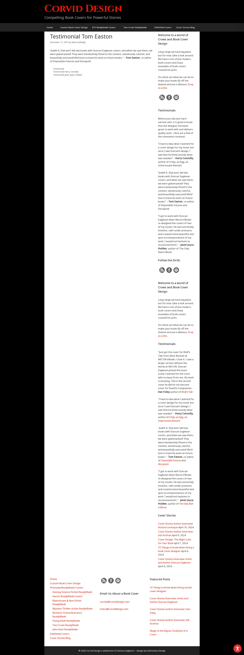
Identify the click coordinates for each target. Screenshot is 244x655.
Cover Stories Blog (185, 27)
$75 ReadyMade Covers (104, 27)
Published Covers (163, 27)
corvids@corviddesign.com (114, 601)
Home (50, 27)
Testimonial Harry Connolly (65, 71)
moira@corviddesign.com (114, 609)
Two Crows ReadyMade (135, 27)
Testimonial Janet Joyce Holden (67, 74)
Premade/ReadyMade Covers (66, 587)
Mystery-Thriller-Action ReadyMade (72, 608)
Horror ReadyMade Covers (67, 596)
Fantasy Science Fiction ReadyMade (72, 592)
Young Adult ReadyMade (66, 620)
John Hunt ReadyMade (65, 629)
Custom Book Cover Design (74, 27)
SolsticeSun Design (156, 650)
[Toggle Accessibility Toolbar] (237, 648)
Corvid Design (83, 8)
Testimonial (58, 68)
